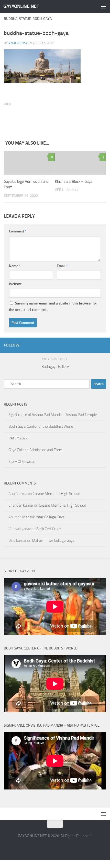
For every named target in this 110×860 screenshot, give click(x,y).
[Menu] (103, 6)
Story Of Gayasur (21, 461)
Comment (17, 231)
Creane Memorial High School (56, 493)
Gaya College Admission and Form (35, 450)
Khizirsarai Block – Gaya (73, 181)
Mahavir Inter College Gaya (43, 517)
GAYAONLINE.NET (21, 6)
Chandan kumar (20, 505)
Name (14, 266)
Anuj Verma (17, 43)
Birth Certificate (48, 528)
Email (62, 266)
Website (15, 284)
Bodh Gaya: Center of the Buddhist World (40, 426)
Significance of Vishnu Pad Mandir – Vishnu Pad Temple (52, 414)
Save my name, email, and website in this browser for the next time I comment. (53, 306)
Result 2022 (18, 438)
